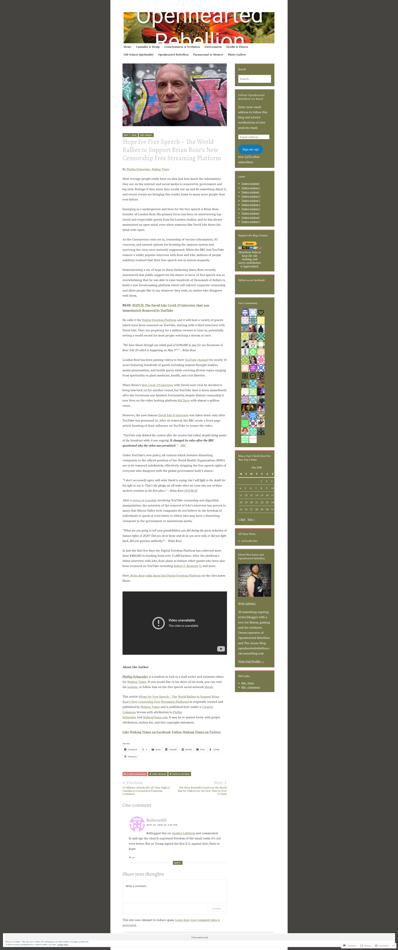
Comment (216, 908)
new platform (181, 774)
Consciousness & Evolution (182, 47)
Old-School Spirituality (138, 54)
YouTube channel (196, 360)
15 (262, 495)
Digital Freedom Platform (159, 320)
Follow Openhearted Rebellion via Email (251, 97)
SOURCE (190, 491)
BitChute (184, 400)
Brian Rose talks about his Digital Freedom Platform (165, 575)
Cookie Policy (62, 944)
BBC (183, 445)
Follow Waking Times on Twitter (196, 732)
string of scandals (145, 500)
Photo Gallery (237, 54)
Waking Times (136, 682)
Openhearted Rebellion (173, 54)
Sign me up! (251, 149)
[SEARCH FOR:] (254, 79)
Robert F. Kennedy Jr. (188, 566)
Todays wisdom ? (250, 188)
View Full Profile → (251, 661)
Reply (177, 863)
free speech (159, 774)
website (132, 687)
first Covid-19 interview (157, 385)
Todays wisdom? (250, 183)
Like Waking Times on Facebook (147, 732)
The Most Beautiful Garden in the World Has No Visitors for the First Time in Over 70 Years (202, 788)
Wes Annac (146, 135)
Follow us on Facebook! (251, 280)
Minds (208, 687)
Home (127, 47)
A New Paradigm (136, 774)
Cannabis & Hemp (148, 47)
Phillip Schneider (138, 169)
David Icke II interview (173, 415)
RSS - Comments (250, 687)
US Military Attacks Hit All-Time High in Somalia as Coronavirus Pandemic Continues (146, 788)
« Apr (241, 519)
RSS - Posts (247, 683)
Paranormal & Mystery (208, 54)
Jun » (251, 519)
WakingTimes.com (155, 717)
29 (262, 509)
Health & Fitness (237, 47)
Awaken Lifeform (183, 833)
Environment (213, 47)
